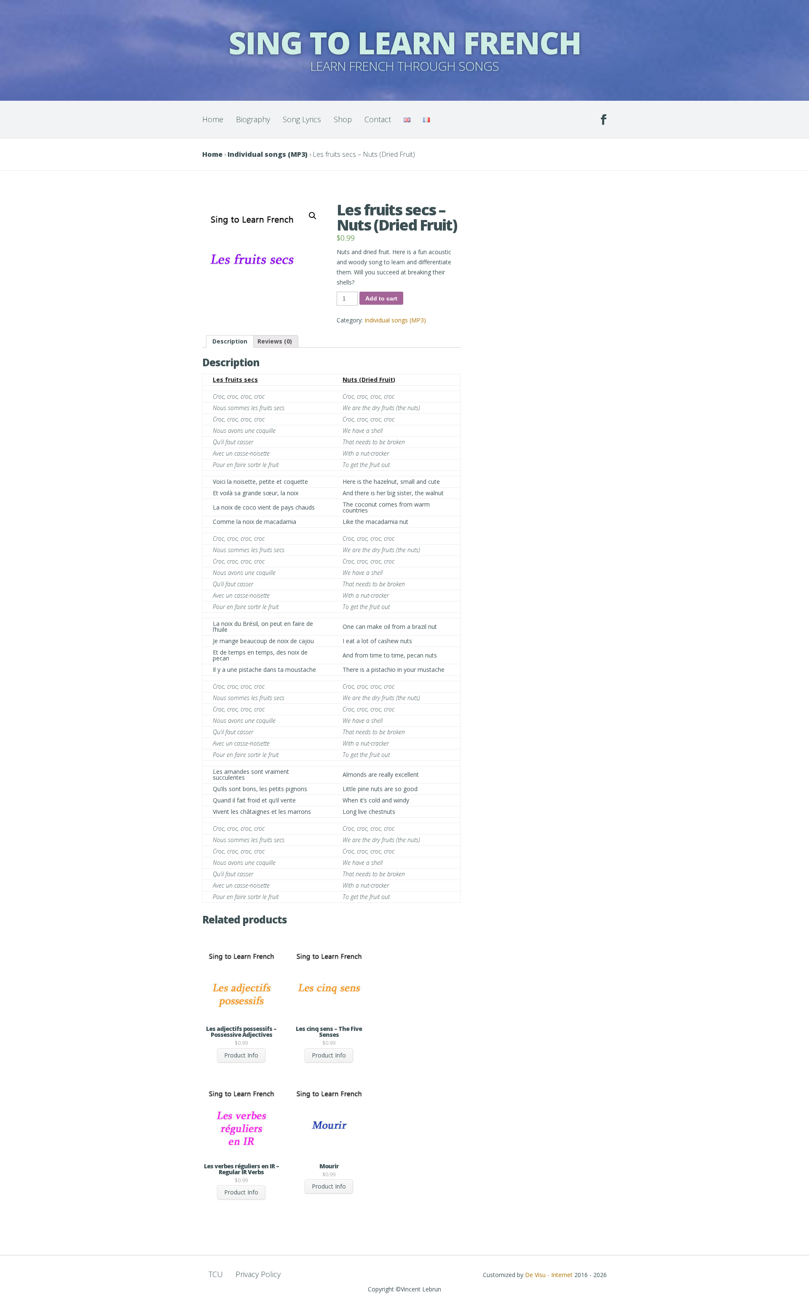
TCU (216, 1274)
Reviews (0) (274, 341)
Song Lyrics (302, 119)
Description (229, 341)
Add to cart (381, 298)
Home (212, 119)
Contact (377, 119)
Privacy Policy (258, 1274)
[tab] (230, 341)
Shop (343, 119)
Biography (253, 119)
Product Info (241, 1055)
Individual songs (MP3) (268, 154)
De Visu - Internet (549, 1275)
